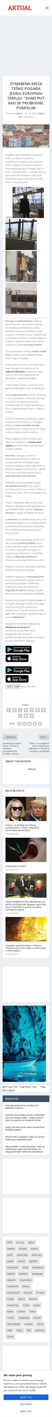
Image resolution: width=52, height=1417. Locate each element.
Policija (28, 1292)
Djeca (31, 1242)
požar (10, 1299)
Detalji (20, 1242)
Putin (26, 1305)
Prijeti (21, 1299)
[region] (26, 1393)
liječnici (33, 1261)
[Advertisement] (26, 43)
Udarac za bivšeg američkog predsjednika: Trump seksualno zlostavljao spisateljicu (22, 828)
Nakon (11, 1274)
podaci (26, 1286)
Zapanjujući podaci (15, 866)
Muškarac (37, 1267)
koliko (21, 1261)
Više (29, 1330)
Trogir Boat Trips (28, 1086)
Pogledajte (13, 1292)
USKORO (28, 1324)
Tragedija (23, 1317)
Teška (32, 1311)
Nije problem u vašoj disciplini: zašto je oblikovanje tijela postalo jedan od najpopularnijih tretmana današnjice (25, 1149)
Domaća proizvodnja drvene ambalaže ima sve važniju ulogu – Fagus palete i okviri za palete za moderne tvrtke (24, 1117)
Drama (10, 1248)
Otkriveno (26, 1280)
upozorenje (13, 1324)
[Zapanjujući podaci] (26, 850)
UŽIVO (40, 1324)
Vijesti (41, 113)
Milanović (12, 1267)
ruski (10, 1311)
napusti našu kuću (14, 371)
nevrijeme (37, 1274)
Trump (37, 1317)
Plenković (12, 1286)
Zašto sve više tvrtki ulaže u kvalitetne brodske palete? (24, 1128)
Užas (9, 1330)
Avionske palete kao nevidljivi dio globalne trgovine (22, 1106)
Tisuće (10, 1317)
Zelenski (39, 1330)
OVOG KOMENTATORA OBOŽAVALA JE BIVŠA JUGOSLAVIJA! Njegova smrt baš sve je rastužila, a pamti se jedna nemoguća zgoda (25, 905)
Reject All (26, 1411)
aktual (19, 113)
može (25, 1267)
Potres (40, 1292)
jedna (10, 1261)
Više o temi (13, 686)
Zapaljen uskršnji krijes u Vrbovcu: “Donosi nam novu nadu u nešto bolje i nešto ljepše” (25, 948)
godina (23, 1248)
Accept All (26, 1397)
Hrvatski (36, 1255)
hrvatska (22, 1255)
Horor (34, 1248)
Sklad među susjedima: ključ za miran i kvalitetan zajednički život (25, 1138)
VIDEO (19, 1330)
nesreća (23, 1274)
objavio (11, 1280)
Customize (26, 1404)
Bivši (9, 1242)
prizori (33, 1299)
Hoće (10, 1255)
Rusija (36, 1305)
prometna (13, 1305)
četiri (10, 1336)
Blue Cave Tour (10, 1086)
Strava (21, 1311)
